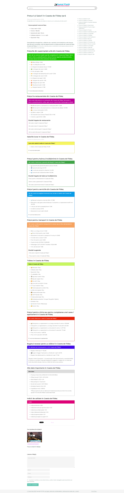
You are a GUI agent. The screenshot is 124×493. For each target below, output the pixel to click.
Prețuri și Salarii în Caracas (85, 40)
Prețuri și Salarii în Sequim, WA (86, 54)
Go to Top (93, 491)
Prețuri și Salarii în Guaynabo (86, 33)
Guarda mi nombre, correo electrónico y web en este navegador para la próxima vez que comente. (49, 480)
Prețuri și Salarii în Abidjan (33, 446)
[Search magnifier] (95, 8)
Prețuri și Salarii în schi (84, 18)
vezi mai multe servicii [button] (35, 214)
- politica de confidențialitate (55, 491)
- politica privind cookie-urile (68, 491)
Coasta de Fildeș (33, 444)
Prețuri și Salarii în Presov (85, 30)
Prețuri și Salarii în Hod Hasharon (87, 37)
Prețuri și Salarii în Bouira (85, 38)
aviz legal (47, 491)
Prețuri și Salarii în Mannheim (86, 25)
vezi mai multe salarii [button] (35, 150)
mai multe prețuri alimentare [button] (36, 90)
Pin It (52, 422)
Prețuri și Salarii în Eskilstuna (86, 52)
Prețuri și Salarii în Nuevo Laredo (87, 44)
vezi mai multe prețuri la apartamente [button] (39, 338)
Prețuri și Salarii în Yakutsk (85, 47)
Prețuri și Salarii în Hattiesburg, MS (87, 31)
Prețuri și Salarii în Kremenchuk (87, 51)
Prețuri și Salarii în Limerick (85, 20)
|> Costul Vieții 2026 (31, 491)
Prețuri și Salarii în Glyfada (85, 35)
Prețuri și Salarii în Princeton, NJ (87, 42)
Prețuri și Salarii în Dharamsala (86, 49)
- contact (76, 491)
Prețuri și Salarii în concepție (86, 45)
